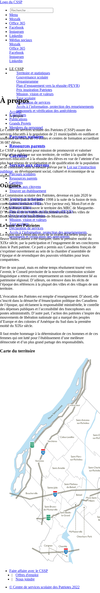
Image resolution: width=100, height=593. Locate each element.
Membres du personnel (26, 128)
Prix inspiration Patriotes (34, 90)
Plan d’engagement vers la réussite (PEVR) (48, 86)
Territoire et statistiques (33, 73)
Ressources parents (27, 145)
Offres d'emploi (27, 575)
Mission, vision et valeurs (34, 94)
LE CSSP (16, 69)
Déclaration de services (33, 102)
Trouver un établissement (27, 191)
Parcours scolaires (22, 174)
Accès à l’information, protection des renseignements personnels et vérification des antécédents (55, 109)
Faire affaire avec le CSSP (28, 571)
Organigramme (27, 81)
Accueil (15, 112)
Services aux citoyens (25, 187)
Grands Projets (20, 123)
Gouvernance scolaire (32, 77)
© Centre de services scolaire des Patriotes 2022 (44, 587)
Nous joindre (25, 579)
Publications (18, 119)
